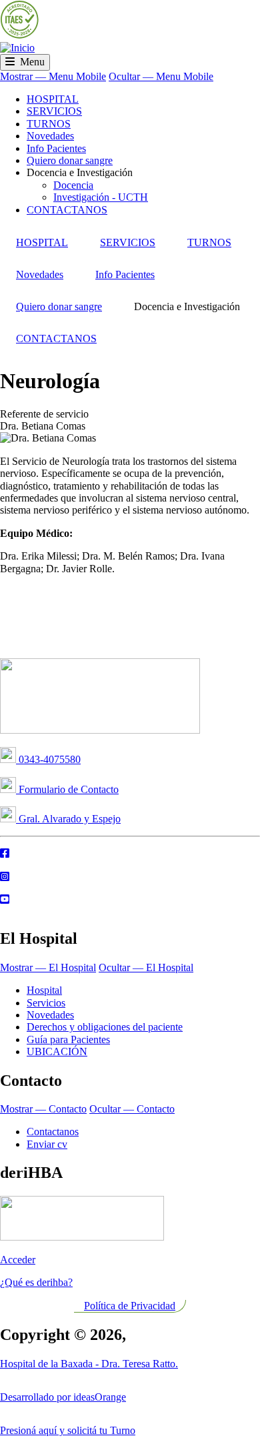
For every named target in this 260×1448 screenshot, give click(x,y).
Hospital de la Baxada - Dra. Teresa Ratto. (89, 1363)
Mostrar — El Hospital (48, 967)
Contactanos (53, 1131)
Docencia (73, 185)
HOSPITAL (53, 99)
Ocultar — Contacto (132, 1109)
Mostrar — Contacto (43, 1109)
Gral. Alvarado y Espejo (68, 818)
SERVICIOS (54, 111)
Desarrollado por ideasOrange (63, 1397)
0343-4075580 (48, 759)
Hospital (44, 990)
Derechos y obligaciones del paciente (105, 1026)
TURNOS (49, 123)
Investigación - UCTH (100, 197)
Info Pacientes (56, 148)
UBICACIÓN (57, 1051)
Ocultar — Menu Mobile (161, 76)
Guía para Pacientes (68, 1039)
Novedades (50, 135)
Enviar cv (47, 1144)
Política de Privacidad (129, 1305)
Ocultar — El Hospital (146, 967)
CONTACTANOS (67, 209)
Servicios (46, 1002)
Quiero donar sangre (70, 160)
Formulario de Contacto (67, 789)
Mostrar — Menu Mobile (53, 76)
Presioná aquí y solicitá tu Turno (67, 1430)
